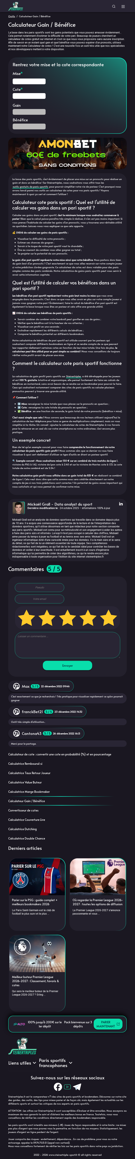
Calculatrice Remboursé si (25, 763)
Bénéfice (20, 119)
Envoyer (67, 665)
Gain (17, 105)
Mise (16, 73)
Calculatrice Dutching (22, 829)
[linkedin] (120, 504)
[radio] (26, 618)
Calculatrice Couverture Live (26, 820)
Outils (11, 16)
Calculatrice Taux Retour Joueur (29, 773)
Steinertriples (73, 376)
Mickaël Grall (38, 504)
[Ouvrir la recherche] (114, 6)
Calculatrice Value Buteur (25, 782)
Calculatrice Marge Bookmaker (29, 791)
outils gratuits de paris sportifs (30, 186)
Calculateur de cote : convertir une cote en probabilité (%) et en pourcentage (59, 754)
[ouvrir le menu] (123, 6)
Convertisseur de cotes (23, 810)
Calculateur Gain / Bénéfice (26, 801)
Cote (16, 89)
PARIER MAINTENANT (105, 1024)
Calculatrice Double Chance (26, 838)
